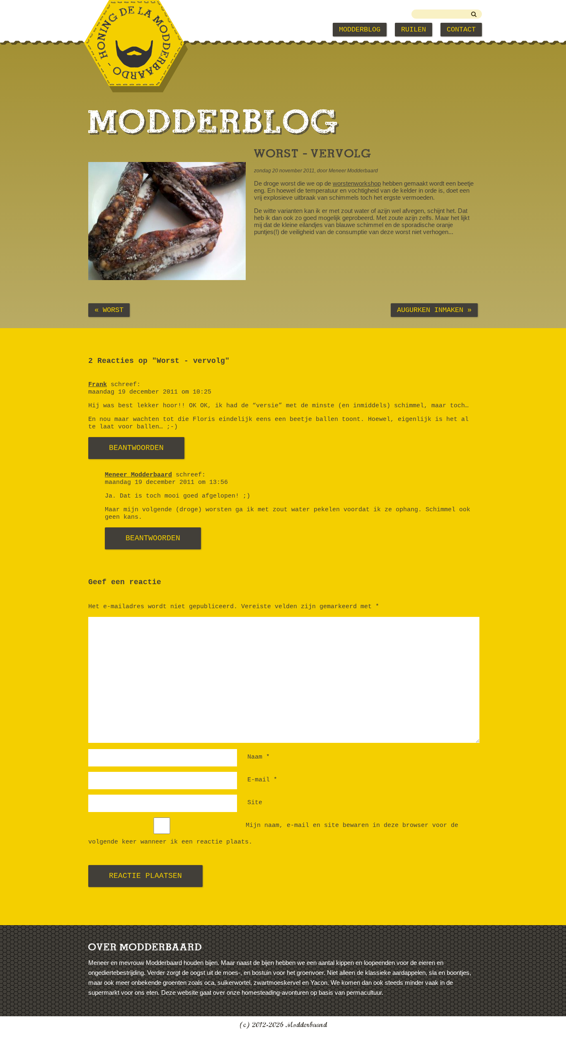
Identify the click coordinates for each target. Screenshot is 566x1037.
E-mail (262, 779)
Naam (258, 757)
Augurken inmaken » (434, 310)
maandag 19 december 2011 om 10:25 (149, 392)
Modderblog (359, 30)
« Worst (108, 310)
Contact (461, 30)
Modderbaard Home (130, 30)
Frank (97, 384)
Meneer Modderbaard (138, 475)
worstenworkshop (357, 183)
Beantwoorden (136, 448)
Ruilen (413, 30)
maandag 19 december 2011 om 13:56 (166, 482)
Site (254, 802)
